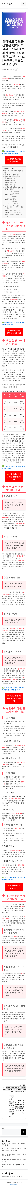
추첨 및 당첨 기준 (11, 182)
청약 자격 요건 (11, 178)
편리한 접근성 (13, 198)
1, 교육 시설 (10, 189)
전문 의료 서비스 (13, 196)
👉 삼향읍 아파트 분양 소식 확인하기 (14, 331)
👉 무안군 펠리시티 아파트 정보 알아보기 (14, 698)
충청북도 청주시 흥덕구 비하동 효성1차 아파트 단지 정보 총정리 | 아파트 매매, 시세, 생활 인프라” (11, 1106)
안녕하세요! (5, 1176)
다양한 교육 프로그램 (14, 193)
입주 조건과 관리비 (12, 186)
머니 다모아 (7, 4)
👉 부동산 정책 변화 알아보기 (14, 887)
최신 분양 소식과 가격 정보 (11, 175)
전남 (24, 1085)
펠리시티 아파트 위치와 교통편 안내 (13, 172)
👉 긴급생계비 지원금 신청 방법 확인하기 (14, 476)
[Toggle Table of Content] (22, 168)
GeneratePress (14, 1184)
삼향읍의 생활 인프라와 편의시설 (13, 188)
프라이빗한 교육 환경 (14, 191)
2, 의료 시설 (10, 194)
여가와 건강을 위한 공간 (15, 203)
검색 (3, 1128)
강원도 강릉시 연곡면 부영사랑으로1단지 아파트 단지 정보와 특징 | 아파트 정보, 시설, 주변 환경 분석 (19, 1106)
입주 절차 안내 (11, 184)
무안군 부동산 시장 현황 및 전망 (13, 205)
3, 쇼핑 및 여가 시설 (12, 200)
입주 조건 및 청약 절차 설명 (12, 177)
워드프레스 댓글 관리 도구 (16, 1176)
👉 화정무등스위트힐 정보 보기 (14, 160)
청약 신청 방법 (11, 180)
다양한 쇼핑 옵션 (13, 201)
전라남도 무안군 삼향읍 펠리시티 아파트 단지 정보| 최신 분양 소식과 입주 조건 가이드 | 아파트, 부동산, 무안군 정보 (14, 1089)
